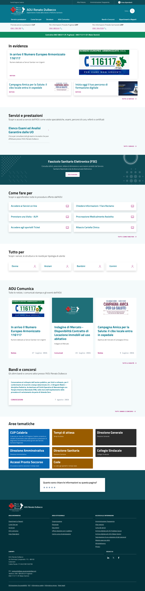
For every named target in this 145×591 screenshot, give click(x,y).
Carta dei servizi (100, 527)
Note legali (61, 585)
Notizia (13, 353)
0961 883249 (54, 28)
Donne (15, 266)
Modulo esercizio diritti (102, 540)
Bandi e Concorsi (108, 19)
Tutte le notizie (128, 99)
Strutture (12, 527)
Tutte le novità (128, 363)
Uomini (113, 266)
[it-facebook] (119, 558)
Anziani (48, 266)
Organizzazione (57, 521)
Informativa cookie (37, 585)
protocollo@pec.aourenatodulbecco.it (24, 571)
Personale (55, 524)
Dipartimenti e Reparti (16, 521)
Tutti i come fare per (126, 237)
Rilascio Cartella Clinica (87, 227)
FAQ (29, 585)
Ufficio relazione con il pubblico (62, 531)
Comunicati (58, 353)
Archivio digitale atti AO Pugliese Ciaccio (108, 531)
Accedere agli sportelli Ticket (25, 227)
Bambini (81, 266)
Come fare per (13, 524)
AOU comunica (13, 531)
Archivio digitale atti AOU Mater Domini (108, 534)
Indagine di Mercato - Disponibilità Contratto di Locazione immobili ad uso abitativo (72, 333)
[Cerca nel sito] (132, 11)
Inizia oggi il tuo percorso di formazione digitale (91, 86)
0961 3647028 (98, 28)
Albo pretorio (99, 524)
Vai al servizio (72, 174)
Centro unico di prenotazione (61, 534)
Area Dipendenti (14, 534)
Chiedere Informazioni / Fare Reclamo (95, 205)
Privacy (97, 546)
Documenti (55, 527)
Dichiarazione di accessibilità (18, 585)
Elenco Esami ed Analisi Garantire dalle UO (25, 130)
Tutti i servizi (129, 146)
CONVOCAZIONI (17, 399)
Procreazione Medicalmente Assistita (95, 216)
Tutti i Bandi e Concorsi (124, 411)
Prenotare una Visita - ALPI (24, 216)
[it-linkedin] (108, 558)
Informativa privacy (50, 585)
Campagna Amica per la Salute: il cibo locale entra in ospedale (28, 86)
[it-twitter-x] (113, 558)
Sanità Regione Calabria (17, 2)
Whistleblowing (100, 543)
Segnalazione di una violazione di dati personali (110, 537)
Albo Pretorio (81, 2)
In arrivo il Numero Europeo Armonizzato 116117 (37, 56)
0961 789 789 (16, 28)
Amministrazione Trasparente (99, 2)
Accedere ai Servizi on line (24, 205)
